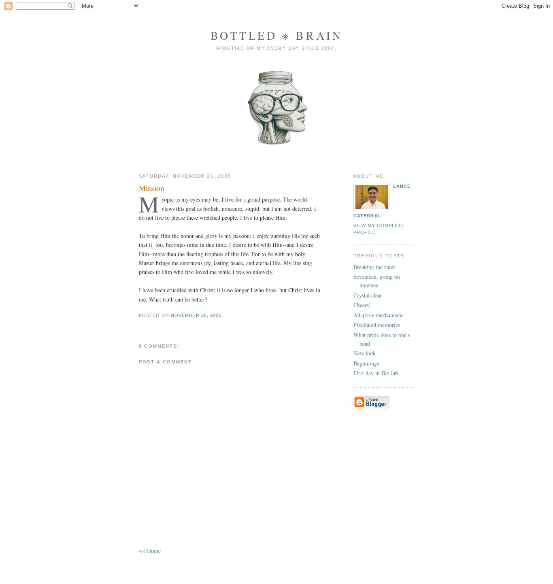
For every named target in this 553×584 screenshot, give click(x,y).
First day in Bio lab (375, 373)
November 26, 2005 (196, 315)
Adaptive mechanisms (378, 315)
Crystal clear (367, 295)
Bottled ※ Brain (277, 35)
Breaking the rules (374, 267)
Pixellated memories (376, 325)
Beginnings (366, 363)
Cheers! (362, 305)
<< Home (150, 550)
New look (364, 353)
